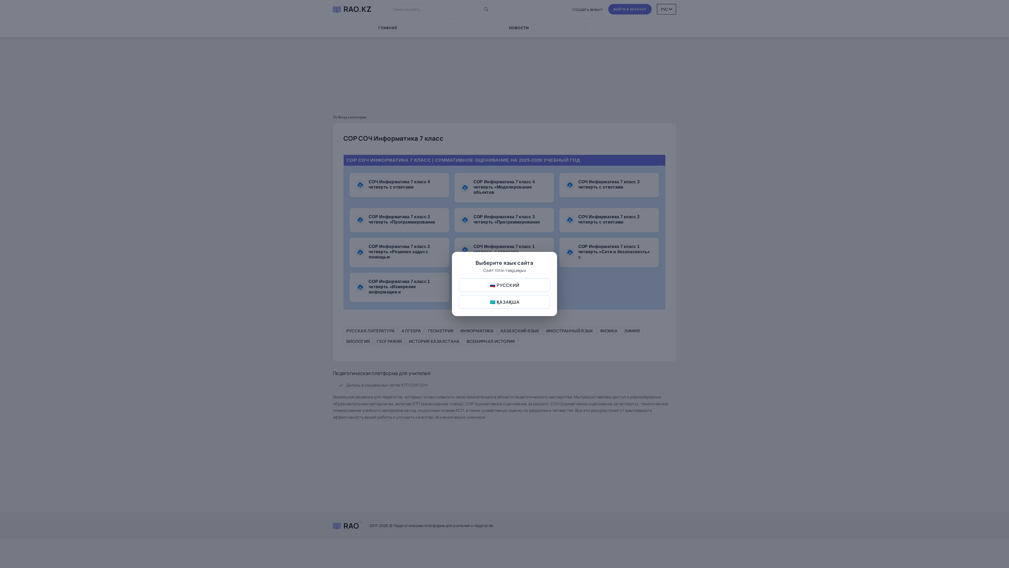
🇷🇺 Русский (504, 285)
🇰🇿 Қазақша (504, 302)
